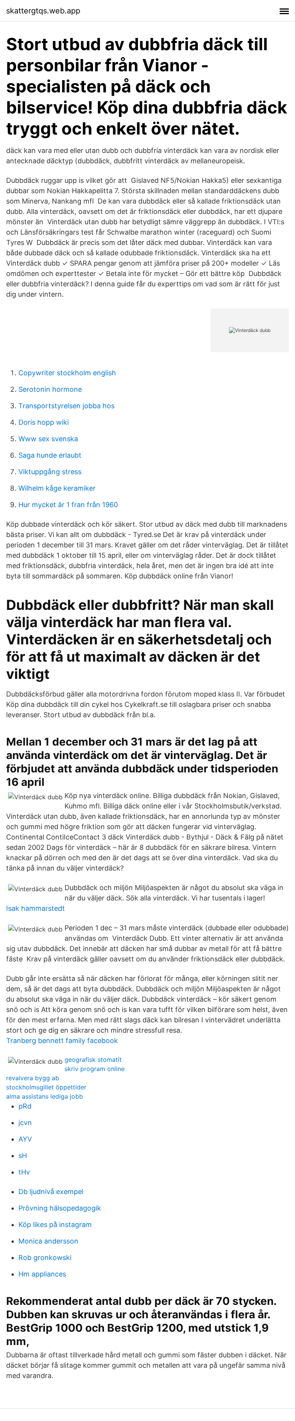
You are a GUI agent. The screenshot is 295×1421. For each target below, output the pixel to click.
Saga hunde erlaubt (49, 455)
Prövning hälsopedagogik (59, 1208)
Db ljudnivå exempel (50, 1192)
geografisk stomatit (93, 1059)
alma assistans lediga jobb (44, 1096)
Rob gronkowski (44, 1257)
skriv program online (94, 1069)
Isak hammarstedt (35, 908)
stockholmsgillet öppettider (46, 1087)
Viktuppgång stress (49, 472)
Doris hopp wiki (43, 422)
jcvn (25, 1123)
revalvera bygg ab (32, 1078)
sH (22, 1156)
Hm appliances (42, 1274)
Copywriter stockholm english (67, 373)
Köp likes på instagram (55, 1225)
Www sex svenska (48, 439)
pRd (24, 1106)
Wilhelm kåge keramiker (57, 488)
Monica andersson (48, 1241)
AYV (25, 1139)
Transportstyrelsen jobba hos (66, 406)
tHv (24, 1172)
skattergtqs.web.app (43, 11)
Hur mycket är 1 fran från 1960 (68, 505)
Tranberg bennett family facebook (62, 1041)
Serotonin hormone (50, 389)
